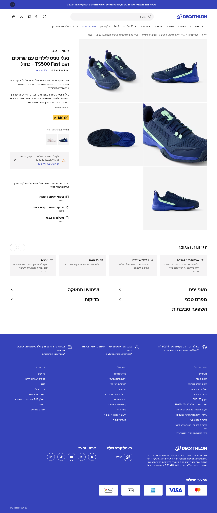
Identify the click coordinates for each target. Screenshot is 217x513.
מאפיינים (198, 289)
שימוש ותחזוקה (83, 289)
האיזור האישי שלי (118, 384)
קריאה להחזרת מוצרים (115, 404)
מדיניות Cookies (198, 419)
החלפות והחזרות (199, 389)
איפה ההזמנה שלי (117, 378)
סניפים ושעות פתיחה (35, 378)
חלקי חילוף (105, 26)
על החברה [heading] (40, 367)
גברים (183, 26)
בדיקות (91, 299)
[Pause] (12, 4)
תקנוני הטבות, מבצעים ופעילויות (192, 409)
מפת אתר (121, 409)
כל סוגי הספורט (199, 26)
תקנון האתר (201, 378)
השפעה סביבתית (189, 309)
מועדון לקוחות (119, 419)
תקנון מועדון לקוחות (197, 384)
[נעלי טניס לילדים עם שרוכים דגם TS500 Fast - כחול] (175, 70)
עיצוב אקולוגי (39, 389)
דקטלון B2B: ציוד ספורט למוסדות (29, 399)
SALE (116, 26)
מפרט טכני (196, 299)
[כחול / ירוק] (63, 139)
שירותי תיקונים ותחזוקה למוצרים (191, 414)
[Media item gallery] (143, 134)
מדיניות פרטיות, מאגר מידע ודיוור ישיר (191, 427)
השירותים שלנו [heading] (200, 367)
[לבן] (51, 139)
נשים (171, 26)
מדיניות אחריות (200, 394)
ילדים (159, 26)
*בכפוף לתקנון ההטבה (111, 4)
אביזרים (146, 26)
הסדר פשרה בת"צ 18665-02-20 (191, 404)
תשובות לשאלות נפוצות (115, 414)
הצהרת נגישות (119, 399)
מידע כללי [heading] (121, 367)
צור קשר (122, 389)
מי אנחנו (41, 373)
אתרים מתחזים (38, 409)
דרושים (42, 404)
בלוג (43, 384)
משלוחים (203, 373)
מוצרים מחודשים (37, 394)
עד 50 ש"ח (130, 26)
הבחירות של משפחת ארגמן (65, 26)
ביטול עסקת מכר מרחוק (115, 394)
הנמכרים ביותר (89, 26)
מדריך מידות (120, 373)
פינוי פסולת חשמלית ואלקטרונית (192, 433)
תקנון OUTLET (200, 399)
